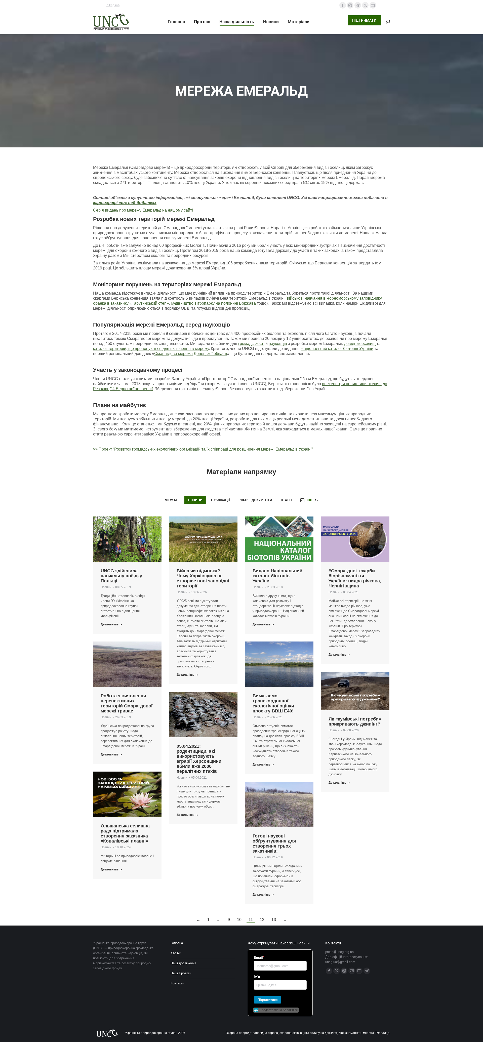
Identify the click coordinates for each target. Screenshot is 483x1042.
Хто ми (176, 953)
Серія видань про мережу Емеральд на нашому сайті (143, 210)
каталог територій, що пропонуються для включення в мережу (151, 348)
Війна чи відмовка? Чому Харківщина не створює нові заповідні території (203, 578)
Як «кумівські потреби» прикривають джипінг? (355, 721)
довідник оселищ (360, 343)
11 (251, 919)
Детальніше (109, 624)
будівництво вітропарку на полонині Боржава (213, 303)
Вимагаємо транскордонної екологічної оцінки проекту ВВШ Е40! (273, 703)
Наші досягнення (183, 963)
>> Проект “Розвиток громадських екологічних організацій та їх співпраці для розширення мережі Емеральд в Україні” (203, 449)
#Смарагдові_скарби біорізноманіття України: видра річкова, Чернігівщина (355, 578)
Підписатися (268, 1000)
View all (172, 500)
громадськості (251, 343)
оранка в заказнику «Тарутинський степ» (131, 303)
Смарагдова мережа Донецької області (190, 353)
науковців (278, 343)
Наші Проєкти (181, 973)
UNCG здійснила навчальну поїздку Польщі (121, 575)
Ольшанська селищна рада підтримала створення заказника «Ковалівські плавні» (125, 833)
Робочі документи (255, 500)
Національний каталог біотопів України (337, 348)
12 (262, 919)
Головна (177, 943)
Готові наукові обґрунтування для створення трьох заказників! (274, 843)
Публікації (220, 500)
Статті (286, 500)
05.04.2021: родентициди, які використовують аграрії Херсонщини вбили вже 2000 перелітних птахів (199, 759)
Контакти (177, 983)
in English (112, 5)
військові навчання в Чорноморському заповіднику (334, 298)
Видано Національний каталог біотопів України (277, 575)
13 (273, 919)
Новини (195, 500)
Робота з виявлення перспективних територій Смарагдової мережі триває (126, 703)
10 (239, 919)
